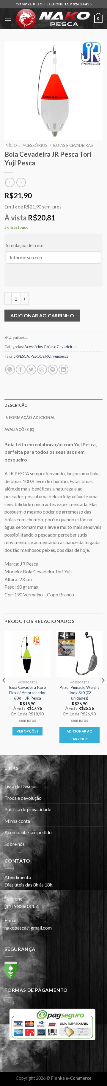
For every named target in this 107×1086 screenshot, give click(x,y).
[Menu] (8, 18)
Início (10, 145)
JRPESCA (21, 356)
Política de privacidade (27, 809)
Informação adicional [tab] (29, 417)
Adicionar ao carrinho (42, 315)
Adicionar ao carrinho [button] (80, 735)
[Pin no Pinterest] (53, 369)
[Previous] (4, 692)
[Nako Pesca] (53, 19)
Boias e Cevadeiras (73, 145)
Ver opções (27, 731)
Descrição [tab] (16, 405)
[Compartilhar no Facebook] (21, 369)
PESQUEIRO (41, 356)
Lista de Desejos (20, 786)
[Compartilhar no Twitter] (31, 369)
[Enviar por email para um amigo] (42, 369)
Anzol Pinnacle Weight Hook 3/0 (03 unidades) (79, 692)
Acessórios (35, 145)
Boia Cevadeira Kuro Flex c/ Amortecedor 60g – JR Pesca (27, 692)
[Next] (103, 692)
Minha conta (17, 821)
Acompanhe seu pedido (28, 832)
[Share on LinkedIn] (63, 369)
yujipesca (61, 356)
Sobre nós (14, 844)
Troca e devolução (23, 798)
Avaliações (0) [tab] (19, 429)
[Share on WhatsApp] (10, 369)
